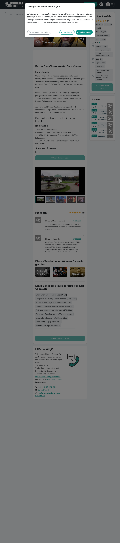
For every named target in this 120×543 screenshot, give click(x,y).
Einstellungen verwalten (39, 32)
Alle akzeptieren (84, 32)
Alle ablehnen (67, 32)
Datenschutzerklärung (68, 22)
